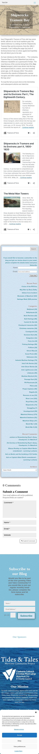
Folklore (31, 347)
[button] (36, 712)
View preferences (19, 746)
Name (15, 267)
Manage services (19, 729)
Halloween (30, 357)
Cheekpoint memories (26, 325)
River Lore (29, 398)
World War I (30, 424)
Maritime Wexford (28, 376)
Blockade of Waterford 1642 (27, 296)
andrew (15, 25)
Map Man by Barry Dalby (28, 289)
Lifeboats (30, 373)
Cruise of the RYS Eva (29, 286)
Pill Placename (29, 382)
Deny (19, 741)
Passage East (29, 379)
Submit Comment (29, 541)
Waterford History (27, 414)
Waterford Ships (28, 421)
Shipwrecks (14, 27)
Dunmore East (29, 335)
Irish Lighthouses (27, 370)
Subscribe (26, 615)
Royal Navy (30, 401)
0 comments (25, 27)
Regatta (32, 392)
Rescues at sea (28, 395)
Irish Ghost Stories (28, 366)
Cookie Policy (18, 751)
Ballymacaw (30, 312)
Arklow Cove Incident (29, 293)
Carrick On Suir (29, 322)
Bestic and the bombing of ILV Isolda (24, 454)
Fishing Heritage (28, 344)
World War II (29, 427)
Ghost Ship (31, 351)
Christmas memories (26, 328)
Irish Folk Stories (28, 363)
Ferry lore (31, 341)
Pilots (32, 386)
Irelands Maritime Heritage (24, 360)
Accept (19, 735)
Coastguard (30, 331)
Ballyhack (30, 309)
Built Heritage (29, 319)
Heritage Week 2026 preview (27, 299)
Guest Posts (29, 354)
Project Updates (28, 389)
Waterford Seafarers (27, 417)
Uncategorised (29, 411)
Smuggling (31, 408)
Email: (15, 271)
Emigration (30, 338)
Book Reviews (29, 315)
